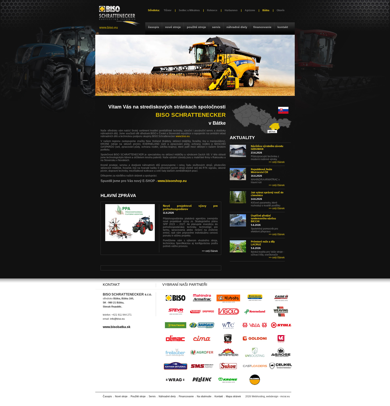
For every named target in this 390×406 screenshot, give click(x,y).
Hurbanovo (231, 10)
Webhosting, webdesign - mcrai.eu (271, 396)
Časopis (153, 27)
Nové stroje (173, 27)
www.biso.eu (108, 27)
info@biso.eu (117, 318)
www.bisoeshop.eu (172, 181)
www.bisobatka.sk (116, 327)
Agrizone (250, 10)
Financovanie (262, 27)
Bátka (265, 10)
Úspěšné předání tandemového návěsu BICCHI (263, 218)
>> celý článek (277, 162)
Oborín (280, 10)
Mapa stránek (233, 396)
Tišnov (167, 10)
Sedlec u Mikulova (189, 10)
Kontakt (282, 27)
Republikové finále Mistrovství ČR (261, 171)
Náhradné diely (236, 27)
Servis (216, 27)
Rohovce (212, 10)
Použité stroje (196, 27)
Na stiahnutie (204, 396)
